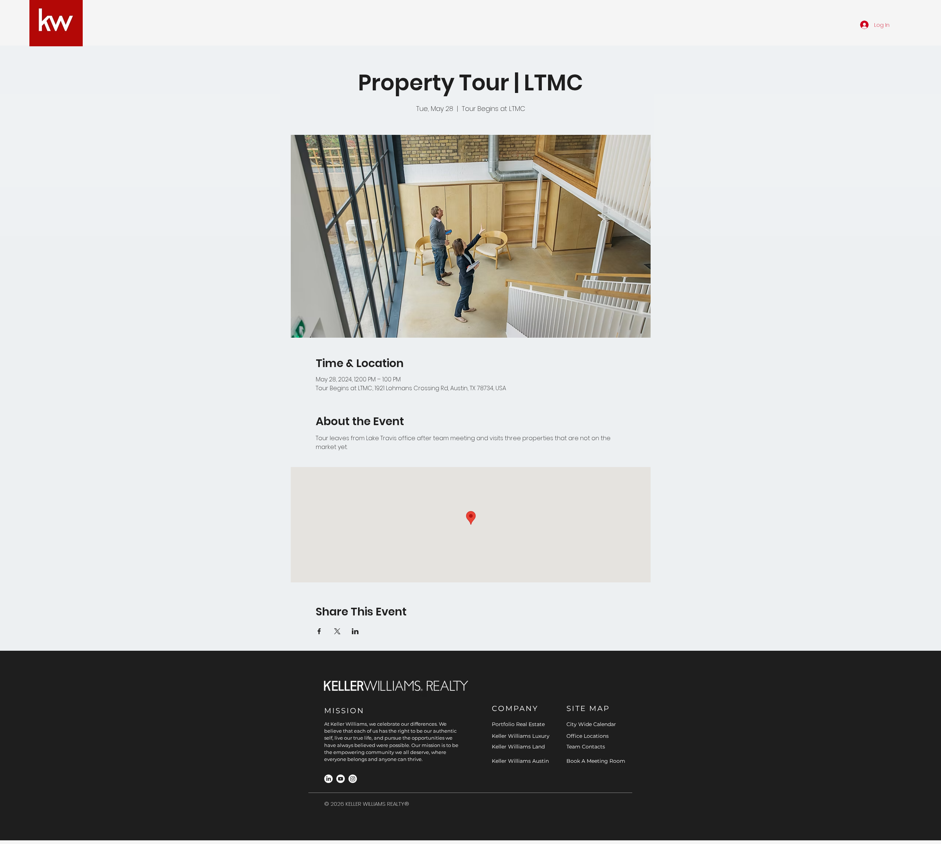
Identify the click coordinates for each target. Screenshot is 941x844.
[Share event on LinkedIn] (355, 631)
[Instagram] (352, 779)
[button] (577, 24)
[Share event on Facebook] (319, 631)
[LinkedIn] (328, 779)
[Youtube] (340, 779)
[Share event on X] (337, 631)
